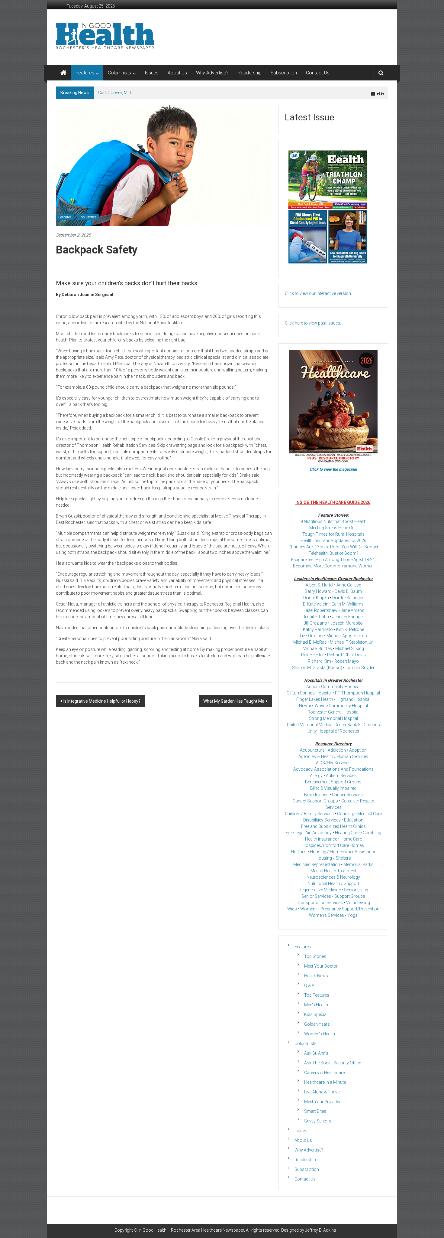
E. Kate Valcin (315, 604)
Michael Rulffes (317, 648)
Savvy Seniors (317, 1121)
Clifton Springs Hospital (309, 693)
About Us (177, 73)
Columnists (119, 73)
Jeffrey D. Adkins (320, 1230)
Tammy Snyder (360, 667)
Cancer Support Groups (315, 801)
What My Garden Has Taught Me (233, 701)
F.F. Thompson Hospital (357, 693)
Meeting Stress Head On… (333, 527)
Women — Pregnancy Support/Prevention (339, 908)
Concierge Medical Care (359, 813)
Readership (250, 73)
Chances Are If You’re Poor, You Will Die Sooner (333, 546)
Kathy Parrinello (318, 629)
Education (353, 820)
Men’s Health (316, 1004)
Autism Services (341, 775)
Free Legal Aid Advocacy (308, 832)
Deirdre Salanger (347, 597)
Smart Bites (315, 1111)
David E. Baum (348, 591)
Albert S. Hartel (319, 585)
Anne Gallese (348, 585)
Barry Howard (318, 591)
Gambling (372, 832)
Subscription (284, 73)
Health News (316, 975)
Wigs (292, 908)
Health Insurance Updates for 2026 (333, 540)
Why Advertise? (212, 73)
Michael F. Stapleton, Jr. (351, 642)
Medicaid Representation (316, 864)
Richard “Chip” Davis (346, 654)
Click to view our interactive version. (318, 293)
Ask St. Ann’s (316, 1053)
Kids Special (315, 1014)
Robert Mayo (346, 661)
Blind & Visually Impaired (333, 788)
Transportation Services (320, 902)
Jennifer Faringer (348, 616)
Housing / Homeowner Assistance (343, 851)
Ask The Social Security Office (332, 1062)
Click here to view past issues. (313, 323)
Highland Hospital (353, 699)
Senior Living (356, 889)
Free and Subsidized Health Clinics (333, 826)
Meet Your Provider (322, 1101)
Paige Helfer (312, 654)
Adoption (358, 750)
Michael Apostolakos (347, 635)
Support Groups (349, 896)
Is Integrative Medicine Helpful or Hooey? (101, 701)
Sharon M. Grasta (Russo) (317, 667)
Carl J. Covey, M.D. (115, 92)
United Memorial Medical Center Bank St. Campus (333, 724)
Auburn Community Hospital (333, 686)
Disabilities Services (322, 820)
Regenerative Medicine (320, 889)
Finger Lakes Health (314, 699)
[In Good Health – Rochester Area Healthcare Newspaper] (63, 72)
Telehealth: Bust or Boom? (333, 553)
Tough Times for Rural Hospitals (333, 534)
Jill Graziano (315, 623)
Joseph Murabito (346, 623)
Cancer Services (347, 794)
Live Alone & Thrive (321, 1091)
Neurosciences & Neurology (333, 877)
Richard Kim (319, 661)
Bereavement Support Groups (333, 781)
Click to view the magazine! (333, 469)
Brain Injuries (316, 794)
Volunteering (358, 902)
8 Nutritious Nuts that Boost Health (333, 521)
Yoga (352, 915)
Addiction (337, 750)
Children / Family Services (309, 813)
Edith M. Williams (348, 604)
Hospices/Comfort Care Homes (333, 845)
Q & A (309, 985)
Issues (152, 73)
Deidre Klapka (316, 597)
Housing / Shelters (333, 858)
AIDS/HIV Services (333, 762)
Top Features (316, 995)
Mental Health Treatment (333, 870)
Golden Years (317, 1024)
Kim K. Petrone (350, 629)
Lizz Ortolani (311, 635)
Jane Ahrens (352, 610)
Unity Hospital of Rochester (333, 731)
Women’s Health (319, 1033)
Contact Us (318, 73)
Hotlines (299, 851)
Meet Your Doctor (321, 966)
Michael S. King (349, 648)
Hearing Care (347, 832)
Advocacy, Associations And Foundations (333, 769)
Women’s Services (326, 915)
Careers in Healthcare (324, 1072)
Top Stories (87, 217)
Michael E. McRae (310, 642)
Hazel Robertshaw (320, 610)
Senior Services (316, 896)
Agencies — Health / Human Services (333, 756)
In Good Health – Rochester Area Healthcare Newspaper (191, 1230)
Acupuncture (312, 750)
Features (85, 73)
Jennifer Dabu (316, 616)
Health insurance (321, 839)
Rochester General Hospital (333, 712)
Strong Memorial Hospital (333, 718)
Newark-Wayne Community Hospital (333, 705)
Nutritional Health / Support (333, 883)
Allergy (316, 775)
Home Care (351, 839)
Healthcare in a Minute (325, 1082)
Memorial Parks (358, 864)
